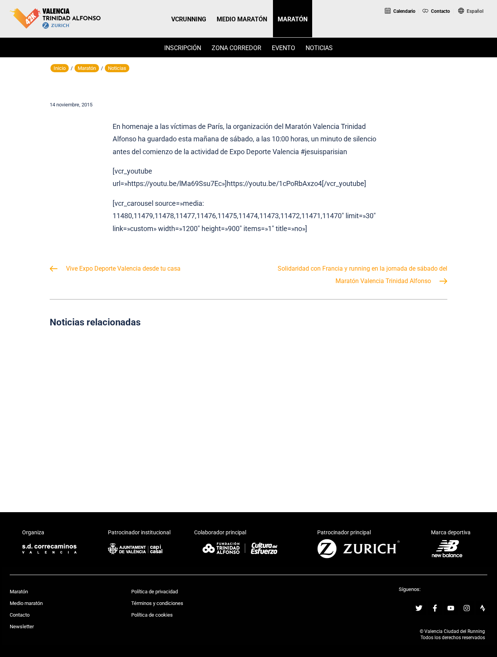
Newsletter (22, 626)
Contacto (440, 11)
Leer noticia (111, 447)
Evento (283, 48)
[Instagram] (467, 608)
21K (437, 23)
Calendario (403, 11)
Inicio (60, 68)
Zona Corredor (236, 48)
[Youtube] (451, 608)
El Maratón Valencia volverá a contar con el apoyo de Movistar (248, 406)
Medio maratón (26, 603)
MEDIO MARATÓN (242, 19)
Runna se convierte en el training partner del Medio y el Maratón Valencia (385, 406)
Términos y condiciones (157, 603)
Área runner (412, 32)
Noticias (319, 48)
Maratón (87, 68)
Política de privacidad (154, 591)
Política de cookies (152, 615)
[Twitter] (419, 608)
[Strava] (483, 608)
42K (469, 23)
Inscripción (182, 48)
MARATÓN (293, 19)
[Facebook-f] (435, 608)
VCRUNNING (188, 19)
